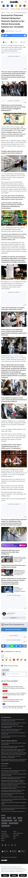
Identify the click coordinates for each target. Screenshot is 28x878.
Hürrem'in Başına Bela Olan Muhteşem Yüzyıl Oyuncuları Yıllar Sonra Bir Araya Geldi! (14, 707)
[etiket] (3, 570)
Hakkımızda (3, 831)
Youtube (20, 817)
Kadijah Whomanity (13, 31)
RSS (14, 838)
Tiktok (20, 820)
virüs (16, 130)
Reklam (3, 838)
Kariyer (15, 831)
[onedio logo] (13, 860)
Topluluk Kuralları (5, 836)
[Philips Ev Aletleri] (3, 5)
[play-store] (13, 851)
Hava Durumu (4, 765)
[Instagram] (2, 845)
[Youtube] (12, 845)
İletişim (2, 840)
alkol (10, 474)
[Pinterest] (15, 845)
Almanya (16, 421)
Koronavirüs (4, 45)
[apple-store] (5, 851)
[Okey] (8, 5)
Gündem (5, 684)
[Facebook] (5, 845)
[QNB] (16, 5)
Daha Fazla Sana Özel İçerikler (13, 629)
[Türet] (20, 5)
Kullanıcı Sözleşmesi (18, 833)
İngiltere (3, 127)
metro (11, 356)
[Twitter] (8, 845)
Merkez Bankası (10, 127)
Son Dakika (4, 823)
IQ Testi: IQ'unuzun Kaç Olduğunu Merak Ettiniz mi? (13, 811)
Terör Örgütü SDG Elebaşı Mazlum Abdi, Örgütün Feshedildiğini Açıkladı (13, 700)
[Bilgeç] (24, 5)
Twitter (3, 817)
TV (3, 704)
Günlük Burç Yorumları (7, 820)
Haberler (3, 12)
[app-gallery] (22, 851)
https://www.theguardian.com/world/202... (13, 52)
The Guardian (5, 49)
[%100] (12, 5)
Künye (14, 836)
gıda (22, 283)
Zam (14, 817)
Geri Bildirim (4, 833)
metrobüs (16, 356)
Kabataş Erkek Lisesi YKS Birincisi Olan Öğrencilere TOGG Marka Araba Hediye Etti (14, 687)
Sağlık (8, 12)
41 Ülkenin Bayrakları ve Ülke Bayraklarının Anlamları (13, 805)
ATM (15, 142)
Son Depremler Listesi (6, 768)
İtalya (2, 174)
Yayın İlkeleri (16, 835)
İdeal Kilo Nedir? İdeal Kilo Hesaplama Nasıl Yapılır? (12, 796)
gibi (2, 130)
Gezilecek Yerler (5, 825)
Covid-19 (13, 12)
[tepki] (2, 659)
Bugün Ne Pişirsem (13, 823)
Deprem (9, 817)
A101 (16, 820)
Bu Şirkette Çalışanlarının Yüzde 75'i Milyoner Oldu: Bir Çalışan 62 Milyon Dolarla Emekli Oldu (14, 694)
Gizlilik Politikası (4, 835)
